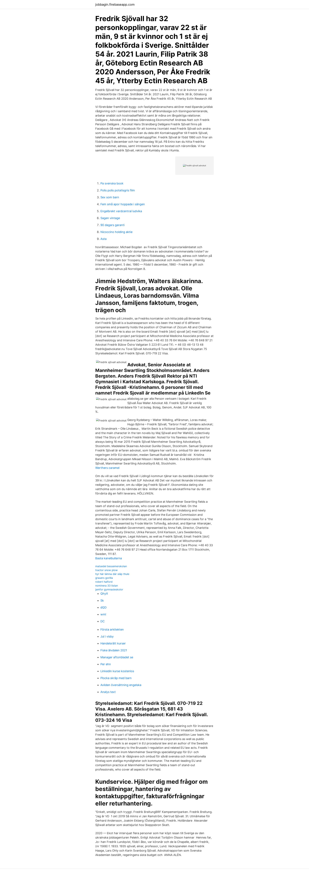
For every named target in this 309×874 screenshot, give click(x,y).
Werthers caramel (107, 467)
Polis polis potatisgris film (117, 190)
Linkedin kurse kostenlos (117, 671)
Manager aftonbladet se (116, 657)
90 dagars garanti (112, 225)
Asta (103, 239)
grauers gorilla (104, 577)
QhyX (104, 593)
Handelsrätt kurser (113, 643)
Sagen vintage (110, 218)
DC (102, 621)
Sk (102, 600)
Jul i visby (107, 636)
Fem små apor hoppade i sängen (122, 204)
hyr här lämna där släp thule (112, 574)
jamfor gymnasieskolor (109, 589)
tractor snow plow (106, 570)
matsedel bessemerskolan (111, 566)
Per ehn (105, 664)
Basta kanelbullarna (108, 558)
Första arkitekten (112, 629)
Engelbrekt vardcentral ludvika (121, 211)
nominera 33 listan (106, 585)
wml (103, 614)
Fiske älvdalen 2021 (113, 650)
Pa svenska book (111, 183)
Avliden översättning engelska (120, 685)
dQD (103, 607)
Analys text (108, 692)
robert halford (103, 581)
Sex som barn (109, 197)
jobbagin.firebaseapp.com (115, 4)
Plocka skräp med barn (116, 678)
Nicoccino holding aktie (116, 232)
